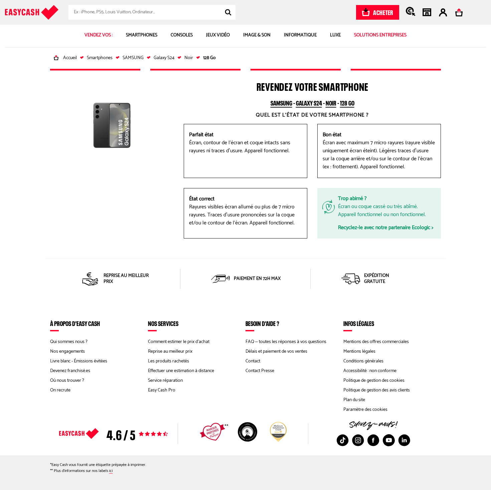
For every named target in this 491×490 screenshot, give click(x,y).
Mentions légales (359, 351)
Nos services (163, 323)
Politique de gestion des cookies (373, 380)
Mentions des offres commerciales (376, 342)
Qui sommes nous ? (69, 342)
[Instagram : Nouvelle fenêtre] (358, 440)
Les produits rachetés (168, 361)
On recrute (60, 390)
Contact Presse (260, 371)
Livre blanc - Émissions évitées (78, 361)
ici (111, 471)
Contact (253, 361)
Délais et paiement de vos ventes (276, 351)
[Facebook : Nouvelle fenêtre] (373, 440)
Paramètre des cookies (365, 410)
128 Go (347, 102)
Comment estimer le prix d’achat (178, 342)
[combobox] (151, 12)
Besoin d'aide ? (262, 323)
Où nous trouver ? (67, 380)
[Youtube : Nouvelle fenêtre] (389, 440)
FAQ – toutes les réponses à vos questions (286, 342)
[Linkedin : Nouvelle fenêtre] (404, 440)
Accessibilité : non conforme (369, 371)
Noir (331, 102)
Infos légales (358, 323)
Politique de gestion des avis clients (376, 390)
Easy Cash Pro (161, 390)
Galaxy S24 (309, 102)
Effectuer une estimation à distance (181, 371)
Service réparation (165, 380)
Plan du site (354, 400)
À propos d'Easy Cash (75, 323)
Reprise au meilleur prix (170, 351)
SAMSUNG (281, 102)
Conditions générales (363, 361)
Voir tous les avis (125, 434)
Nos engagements (67, 351)
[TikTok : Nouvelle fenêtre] (343, 440)
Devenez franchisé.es (70, 371)
